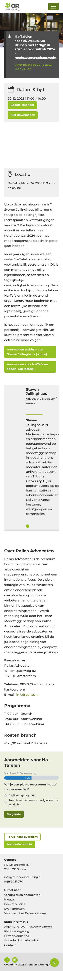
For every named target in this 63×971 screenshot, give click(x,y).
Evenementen (14, 908)
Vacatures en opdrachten (22, 895)
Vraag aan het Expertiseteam (25, 913)
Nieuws (9, 899)
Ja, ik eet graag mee (22, 795)
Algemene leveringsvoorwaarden (28, 926)
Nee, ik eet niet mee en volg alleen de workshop (33, 802)
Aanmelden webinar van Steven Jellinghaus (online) (27, 352)
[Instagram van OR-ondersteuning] (15, 960)
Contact (10, 945)
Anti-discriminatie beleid (21, 940)
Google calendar (22, 105)
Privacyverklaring (16, 936)
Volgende (14, 814)
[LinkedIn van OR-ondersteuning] (7, 960)
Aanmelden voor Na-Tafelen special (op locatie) (27, 367)
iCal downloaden (22, 115)
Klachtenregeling (16, 931)
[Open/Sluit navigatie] (53, 6)
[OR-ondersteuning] (12, 6)
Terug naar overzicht (22, 836)
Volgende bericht (19, 844)
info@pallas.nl (27, 695)
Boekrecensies (14, 904)
